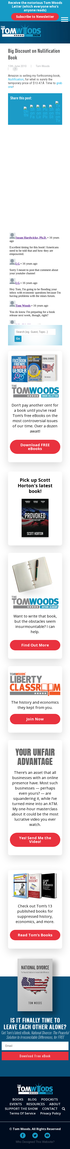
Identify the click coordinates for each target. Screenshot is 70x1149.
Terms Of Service (22, 1113)
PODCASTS (49, 1099)
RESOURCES (35, 1104)
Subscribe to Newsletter (35, 16)
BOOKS (17, 1099)
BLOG (32, 1099)
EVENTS (16, 1104)
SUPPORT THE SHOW (21, 1108)
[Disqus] (35, 181)
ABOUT (54, 1104)
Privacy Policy (50, 1113)
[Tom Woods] (21, 30)
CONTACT (49, 1108)
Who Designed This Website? (35, 1142)
